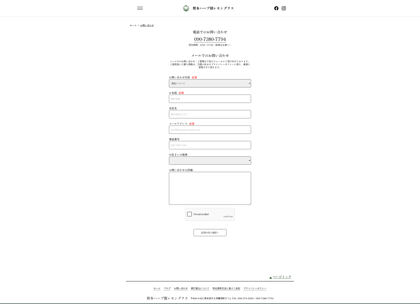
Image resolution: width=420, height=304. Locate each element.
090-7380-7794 (210, 39)
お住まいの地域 (178, 154)
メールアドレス (181, 124)
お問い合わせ (181, 288)
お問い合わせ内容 (183, 77)
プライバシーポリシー (254, 288)
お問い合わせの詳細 (181, 170)
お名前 (176, 93)
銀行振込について (200, 288)
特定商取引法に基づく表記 (226, 288)
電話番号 (174, 139)
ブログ (167, 288)
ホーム (133, 25)
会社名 (173, 108)
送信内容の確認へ (210, 232)
